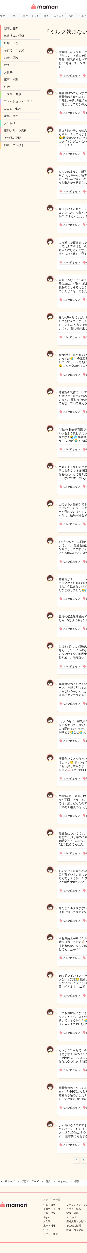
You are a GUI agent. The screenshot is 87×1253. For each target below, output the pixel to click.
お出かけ (9, 123)
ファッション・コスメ (18, 101)
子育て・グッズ (14, 50)
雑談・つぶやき (14, 145)
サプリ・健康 (12, 94)
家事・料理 (11, 79)
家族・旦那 (11, 116)
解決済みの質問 (14, 35)
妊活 (7, 86)
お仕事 (8, 72)
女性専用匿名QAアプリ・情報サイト (44, 9)
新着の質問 (11, 28)
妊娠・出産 (11, 43)
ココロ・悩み (12, 108)
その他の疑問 (12, 137)
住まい (8, 65)
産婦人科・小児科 (15, 130)
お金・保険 (11, 57)
